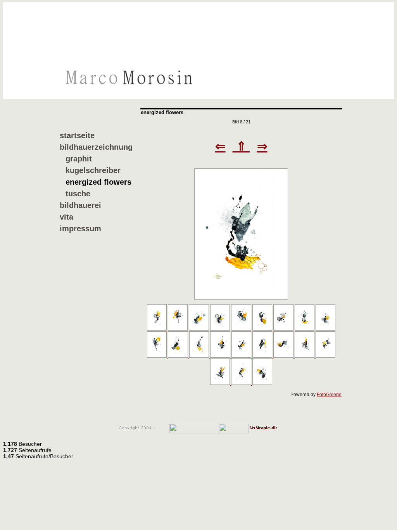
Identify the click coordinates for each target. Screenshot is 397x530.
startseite (77, 135)
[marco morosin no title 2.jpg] (178, 329)
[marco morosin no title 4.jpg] (220, 329)
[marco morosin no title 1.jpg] (157, 329)
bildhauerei (80, 205)
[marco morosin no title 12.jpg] (199, 356)
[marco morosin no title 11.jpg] (178, 356)
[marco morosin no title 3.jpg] (199, 329)
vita (66, 217)
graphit (79, 158)
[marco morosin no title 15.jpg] (262, 356)
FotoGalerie (329, 394)
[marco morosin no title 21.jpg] (262, 383)
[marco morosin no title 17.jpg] (305, 356)
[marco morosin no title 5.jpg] (241, 329)
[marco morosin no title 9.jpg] (325, 329)
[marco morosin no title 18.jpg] (325, 356)
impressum (80, 228)
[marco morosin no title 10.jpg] (157, 356)
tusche (78, 193)
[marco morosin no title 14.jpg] (241, 356)
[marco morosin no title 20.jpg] (241, 383)
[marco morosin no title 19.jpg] (220, 383)
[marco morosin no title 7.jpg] (283, 329)
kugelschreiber (93, 170)
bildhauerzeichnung (96, 147)
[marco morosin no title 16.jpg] (283, 356)
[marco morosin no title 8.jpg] (241, 298)
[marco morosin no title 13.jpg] (220, 356)
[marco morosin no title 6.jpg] (262, 329)
